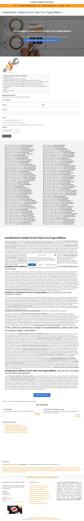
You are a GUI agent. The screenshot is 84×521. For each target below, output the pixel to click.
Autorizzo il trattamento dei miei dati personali (13, 120)
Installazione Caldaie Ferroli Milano (13, 425)
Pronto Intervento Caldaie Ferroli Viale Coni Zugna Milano (50, 468)
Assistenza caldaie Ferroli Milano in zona (39, 503)
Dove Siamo (61, 5)
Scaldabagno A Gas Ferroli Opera (37, 489)
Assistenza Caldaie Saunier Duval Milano (42, 477)
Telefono (4, 104)
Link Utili (6, 92)
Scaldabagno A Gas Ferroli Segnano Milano (39, 491)
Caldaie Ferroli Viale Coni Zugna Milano (55, 467)
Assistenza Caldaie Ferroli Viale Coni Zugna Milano (34, 467)
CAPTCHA (4, 127)
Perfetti (5, 89)
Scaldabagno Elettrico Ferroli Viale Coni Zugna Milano (66, 470)
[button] (55, 255)
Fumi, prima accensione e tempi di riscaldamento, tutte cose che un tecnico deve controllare (23, 84)
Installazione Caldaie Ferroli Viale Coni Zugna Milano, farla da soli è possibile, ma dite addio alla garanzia (25, 86)
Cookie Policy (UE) (44, 517)
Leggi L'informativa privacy (34, 517)
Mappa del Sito (52, 517)
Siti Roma (60, 519)
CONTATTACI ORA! (42, 395)
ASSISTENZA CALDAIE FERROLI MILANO (27, 5)
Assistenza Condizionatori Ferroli (49, 5)
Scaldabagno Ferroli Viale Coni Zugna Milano (43, 470)
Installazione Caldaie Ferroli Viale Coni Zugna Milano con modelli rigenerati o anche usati (22, 80)
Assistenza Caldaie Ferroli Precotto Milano (39, 487)
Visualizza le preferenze (50, 264)
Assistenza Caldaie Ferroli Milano (42, 2)
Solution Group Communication (50, 519)
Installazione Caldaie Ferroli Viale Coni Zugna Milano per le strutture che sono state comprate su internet (26, 81)
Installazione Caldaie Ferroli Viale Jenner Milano (16, 432)
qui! (25, 122)
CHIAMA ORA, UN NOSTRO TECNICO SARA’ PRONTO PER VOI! (42, 40)
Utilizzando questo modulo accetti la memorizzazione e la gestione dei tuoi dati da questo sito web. (23, 124)
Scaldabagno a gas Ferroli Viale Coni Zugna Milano (20, 470)
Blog (39, 5)
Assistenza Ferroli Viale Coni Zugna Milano (12, 467)
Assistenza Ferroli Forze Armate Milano (38, 499)
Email (44, 104)
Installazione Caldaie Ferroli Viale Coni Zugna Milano (15, 78)
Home (15, 5)
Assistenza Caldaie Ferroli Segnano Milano (39, 495)
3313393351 (10, 498)
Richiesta (5, 109)
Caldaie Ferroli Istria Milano (36, 501)
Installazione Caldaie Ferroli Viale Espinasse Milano (17, 428)
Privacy (4, 117)
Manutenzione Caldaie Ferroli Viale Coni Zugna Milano (23, 468)
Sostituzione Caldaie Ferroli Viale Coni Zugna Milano (14, 471)
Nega (40, 264)
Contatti (68, 5)
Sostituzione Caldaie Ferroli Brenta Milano (39, 493)
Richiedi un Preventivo (8, 77)
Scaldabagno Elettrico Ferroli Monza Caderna (40, 497)
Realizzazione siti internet (38, 519)
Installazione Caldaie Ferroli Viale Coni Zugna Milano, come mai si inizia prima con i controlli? (23, 83)
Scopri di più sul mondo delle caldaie (11, 464)
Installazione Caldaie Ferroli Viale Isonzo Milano (16, 430)
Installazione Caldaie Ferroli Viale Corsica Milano (16, 426)
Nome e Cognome (7, 100)
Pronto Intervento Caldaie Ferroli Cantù (38, 485)
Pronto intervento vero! (9, 90)
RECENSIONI (6, 87)
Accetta (32, 264)
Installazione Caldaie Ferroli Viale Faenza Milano (16, 429)
